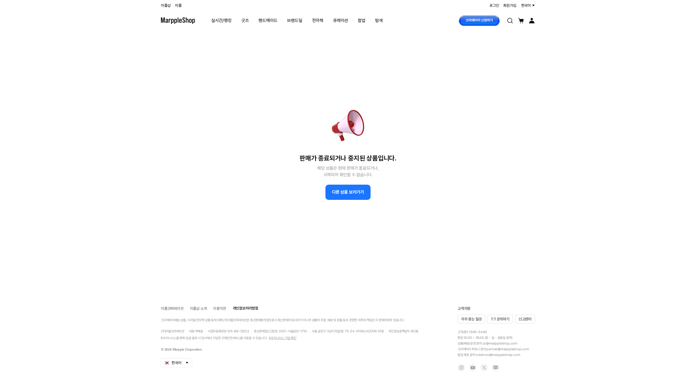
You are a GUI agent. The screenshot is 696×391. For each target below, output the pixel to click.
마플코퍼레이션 (172, 308)
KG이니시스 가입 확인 (282, 338)
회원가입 (509, 5)
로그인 (494, 5)
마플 (178, 5)
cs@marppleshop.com (500, 343)
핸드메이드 (268, 20)
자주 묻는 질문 (471, 319)
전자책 (317, 20)
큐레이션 (340, 20)
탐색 (379, 20)
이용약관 (219, 308)
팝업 (361, 20)
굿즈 (245, 20)
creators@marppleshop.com (498, 355)
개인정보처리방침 (245, 308)
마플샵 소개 (198, 308)
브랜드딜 (294, 20)
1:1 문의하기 (500, 319)
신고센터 (525, 319)
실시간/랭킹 (221, 20)
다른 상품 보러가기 (348, 192)
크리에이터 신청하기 (479, 20)
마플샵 (165, 5)
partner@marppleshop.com (507, 349)
